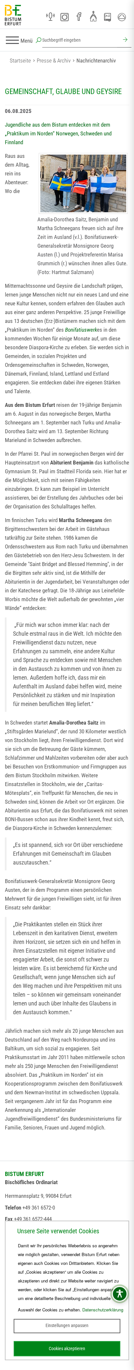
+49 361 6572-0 (38, 1207)
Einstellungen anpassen (67, 1325)
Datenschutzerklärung (102, 1310)
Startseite (20, 60)
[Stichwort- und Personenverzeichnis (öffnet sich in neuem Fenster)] (107, 17)
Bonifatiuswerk (81, 329)
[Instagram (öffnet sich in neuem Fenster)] (65, 17)
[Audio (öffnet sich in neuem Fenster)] (50, 17)
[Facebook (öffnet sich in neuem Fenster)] (79, 17)
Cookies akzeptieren (67, 1348)
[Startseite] (13, 15)
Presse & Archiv (54, 60)
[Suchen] (124, 40)
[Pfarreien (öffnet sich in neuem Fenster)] (93, 16)
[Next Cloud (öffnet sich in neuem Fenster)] (122, 17)
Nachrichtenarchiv (96, 60)
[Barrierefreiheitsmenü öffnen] (119, 1294)
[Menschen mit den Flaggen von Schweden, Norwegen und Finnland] (83, 183)
